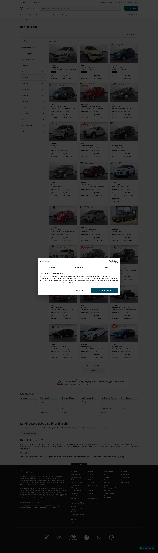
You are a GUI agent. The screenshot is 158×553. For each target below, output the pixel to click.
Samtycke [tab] (51, 267)
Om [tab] (106, 267)
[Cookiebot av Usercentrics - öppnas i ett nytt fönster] (110, 261)
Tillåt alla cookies (105, 290)
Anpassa (77, 290)
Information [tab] (79, 267)
